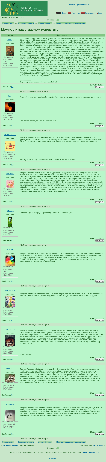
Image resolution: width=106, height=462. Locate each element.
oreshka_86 (9, 290)
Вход (100, 13)
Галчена (9, 174)
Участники (76, 13)
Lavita (9, 249)
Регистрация (90, 13)
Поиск (63, 13)
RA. (9, 96)
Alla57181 (9, 368)
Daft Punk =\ (9, 329)
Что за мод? (98, 445)
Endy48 (9, 40)
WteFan (10, 211)
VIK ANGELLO (9, 135)
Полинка (9, 404)
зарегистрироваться (90, 452)
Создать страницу (10, 445)
